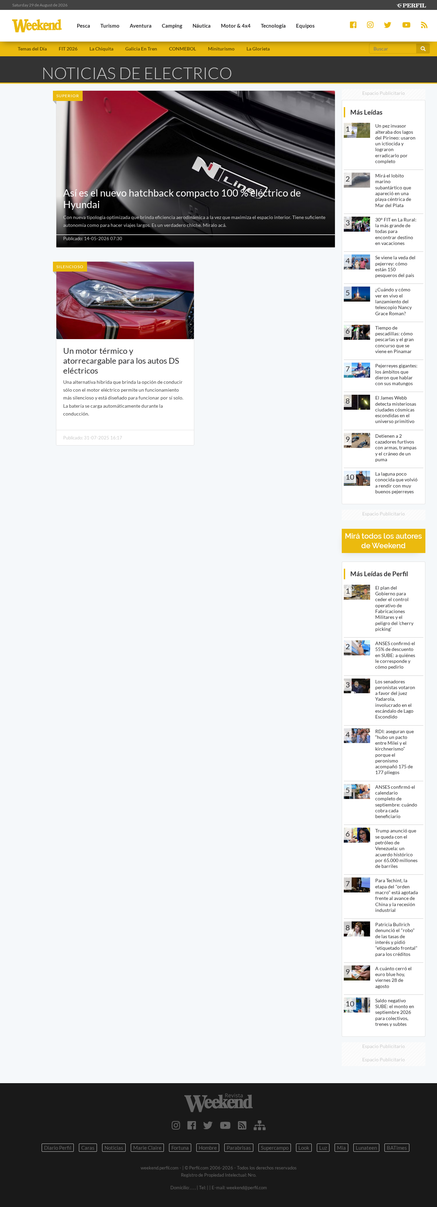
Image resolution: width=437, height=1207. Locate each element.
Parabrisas (239, 1148)
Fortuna (180, 1148)
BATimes (397, 1148)
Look (303, 1148)
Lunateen (366, 1148)
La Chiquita (101, 49)
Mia (341, 1148)
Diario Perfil (57, 1148)
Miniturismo (221, 49)
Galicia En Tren (141, 49)
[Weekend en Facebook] (191, 1125)
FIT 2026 (68, 49)
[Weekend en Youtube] (225, 1125)
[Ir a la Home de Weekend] (218, 1102)
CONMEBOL (182, 49)
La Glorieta (258, 49)
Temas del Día (32, 49)
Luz (323, 1148)
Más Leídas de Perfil (379, 574)
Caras (88, 1148)
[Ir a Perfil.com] (411, 5)
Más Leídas (366, 112)
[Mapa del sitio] (260, 1125)
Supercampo (274, 1148)
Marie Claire (147, 1148)
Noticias (113, 1148)
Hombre (208, 1148)
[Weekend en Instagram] (176, 1125)
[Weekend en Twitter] (208, 1125)
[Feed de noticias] (242, 1125)
